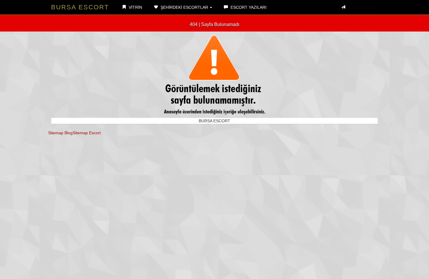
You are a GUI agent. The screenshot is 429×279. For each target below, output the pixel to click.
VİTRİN (135, 7)
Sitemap (55, 132)
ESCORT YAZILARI (247, 7)
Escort (95, 132)
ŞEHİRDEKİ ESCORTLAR (184, 7)
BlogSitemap (76, 132)
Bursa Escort (80, 7)
